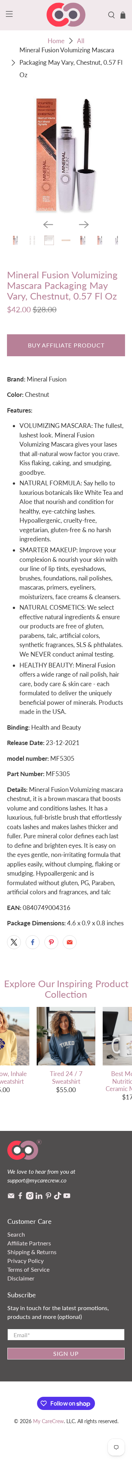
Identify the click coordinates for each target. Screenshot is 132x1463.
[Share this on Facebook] (33, 942)
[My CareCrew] (66, 15)
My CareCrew (48, 1421)
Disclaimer (20, 1278)
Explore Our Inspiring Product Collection (66, 989)
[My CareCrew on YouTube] (66, 1197)
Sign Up (66, 1353)
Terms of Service (28, 1269)
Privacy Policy (25, 1260)
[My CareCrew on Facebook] (20, 1197)
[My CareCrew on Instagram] (29, 1197)
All (80, 41)
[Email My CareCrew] (11, 1197)
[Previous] (48, 224)
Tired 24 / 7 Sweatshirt (66, 1077)
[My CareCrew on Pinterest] (48, 1197)
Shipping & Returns (31, 1251)
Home (56, 41)
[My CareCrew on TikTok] (57, 1197)
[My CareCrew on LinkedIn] (39, 1197)
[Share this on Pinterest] (51, 942)
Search (16, 1234)
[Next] (83, 224)
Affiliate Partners (29, 1243)
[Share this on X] (14, 942)
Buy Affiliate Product (66, 345)
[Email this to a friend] (70, 942)
